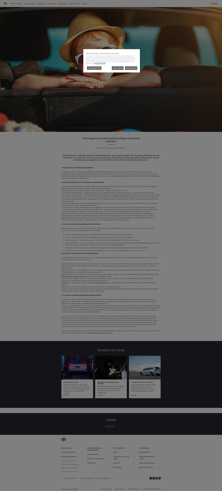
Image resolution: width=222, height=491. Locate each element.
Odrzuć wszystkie (117, 68)
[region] (111, 60)
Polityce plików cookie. (100, 63)
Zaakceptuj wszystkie (131, 68)
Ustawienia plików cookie (94, 68)
